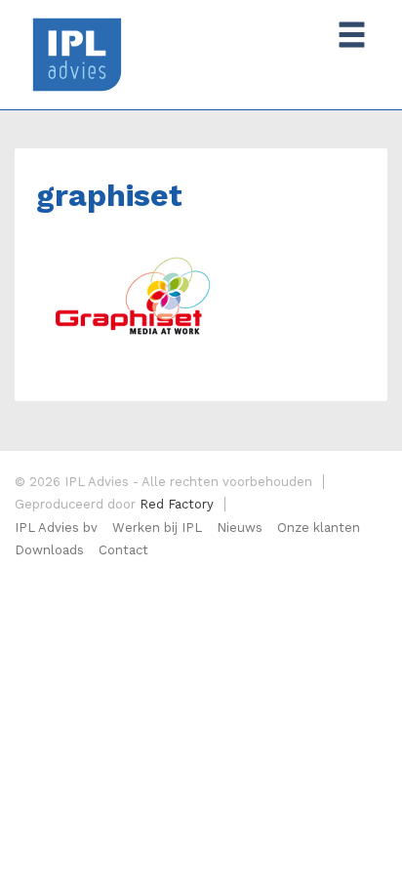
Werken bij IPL (157, 527)
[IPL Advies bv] (77, 53)
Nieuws (239, 527)
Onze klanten (318, 527)
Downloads (49, 550)
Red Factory (177, 504)
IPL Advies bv (56, 527)
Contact (123, 550)
